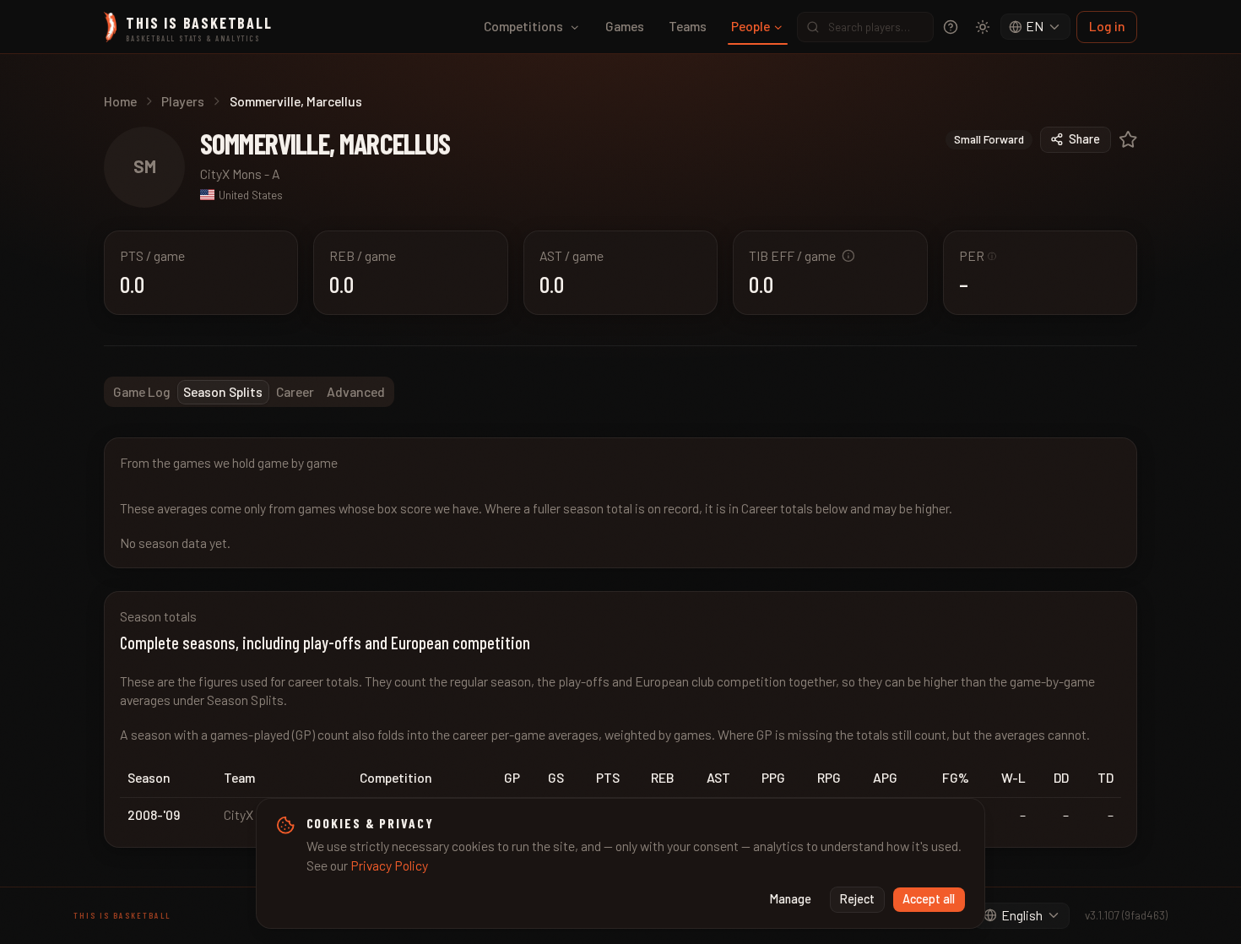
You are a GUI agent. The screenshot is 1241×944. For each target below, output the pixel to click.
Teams (688, 26)
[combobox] (1035, 27)
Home (120, 101)
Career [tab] (295, 391)
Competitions (523, 26)
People (750, 26)
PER (978, 255)
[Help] (950, 27)
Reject (857, 899)
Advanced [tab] (356, 391)
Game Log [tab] (142, 391)
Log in (1107, 26)
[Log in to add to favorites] (1128, 139)
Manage (790, 899)
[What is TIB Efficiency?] (848, 256)
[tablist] (249, 392)
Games (624, 26)
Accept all (928, 899)
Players (182, 101)
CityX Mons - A (240, 173)
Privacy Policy (389, 865)
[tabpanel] (620, 642)
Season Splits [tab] (223, 391)
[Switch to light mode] (982, 27)
